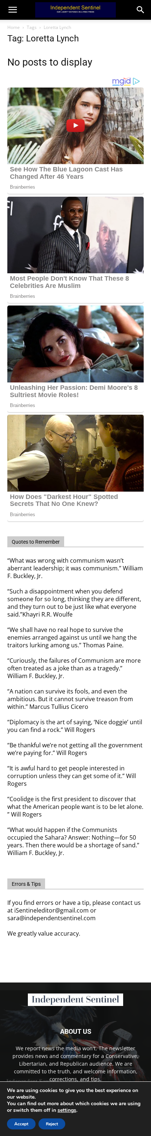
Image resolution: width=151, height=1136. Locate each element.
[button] (140, 10)
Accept (21, 1124)
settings (67, 1110)
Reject (52, 1124)
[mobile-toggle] (12, 10)
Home (13, 27)
